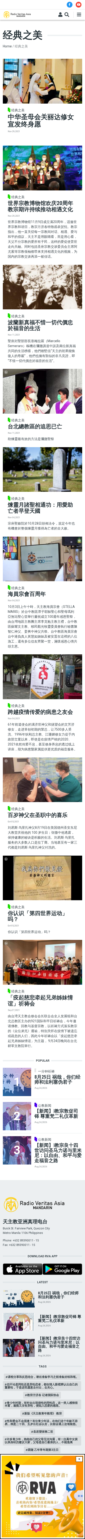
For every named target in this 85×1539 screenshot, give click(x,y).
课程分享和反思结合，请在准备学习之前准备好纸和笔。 (43, 1377)
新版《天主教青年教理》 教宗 (43, 1413)
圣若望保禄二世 (43, 1431)
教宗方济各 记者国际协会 (43, 1395)
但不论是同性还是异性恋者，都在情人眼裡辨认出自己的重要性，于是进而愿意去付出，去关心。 (41, 1386)
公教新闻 (44, 1105)
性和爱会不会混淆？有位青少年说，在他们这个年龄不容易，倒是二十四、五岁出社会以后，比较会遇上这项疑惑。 (41, 1422)
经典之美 (18, 110)
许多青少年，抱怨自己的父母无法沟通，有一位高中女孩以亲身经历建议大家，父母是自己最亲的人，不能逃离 (41, 1440)
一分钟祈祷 (46, 1071)
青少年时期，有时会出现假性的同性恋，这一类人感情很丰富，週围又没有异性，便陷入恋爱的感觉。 (41, 1404)
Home (7, 46)
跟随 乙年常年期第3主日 (43, 1449)
